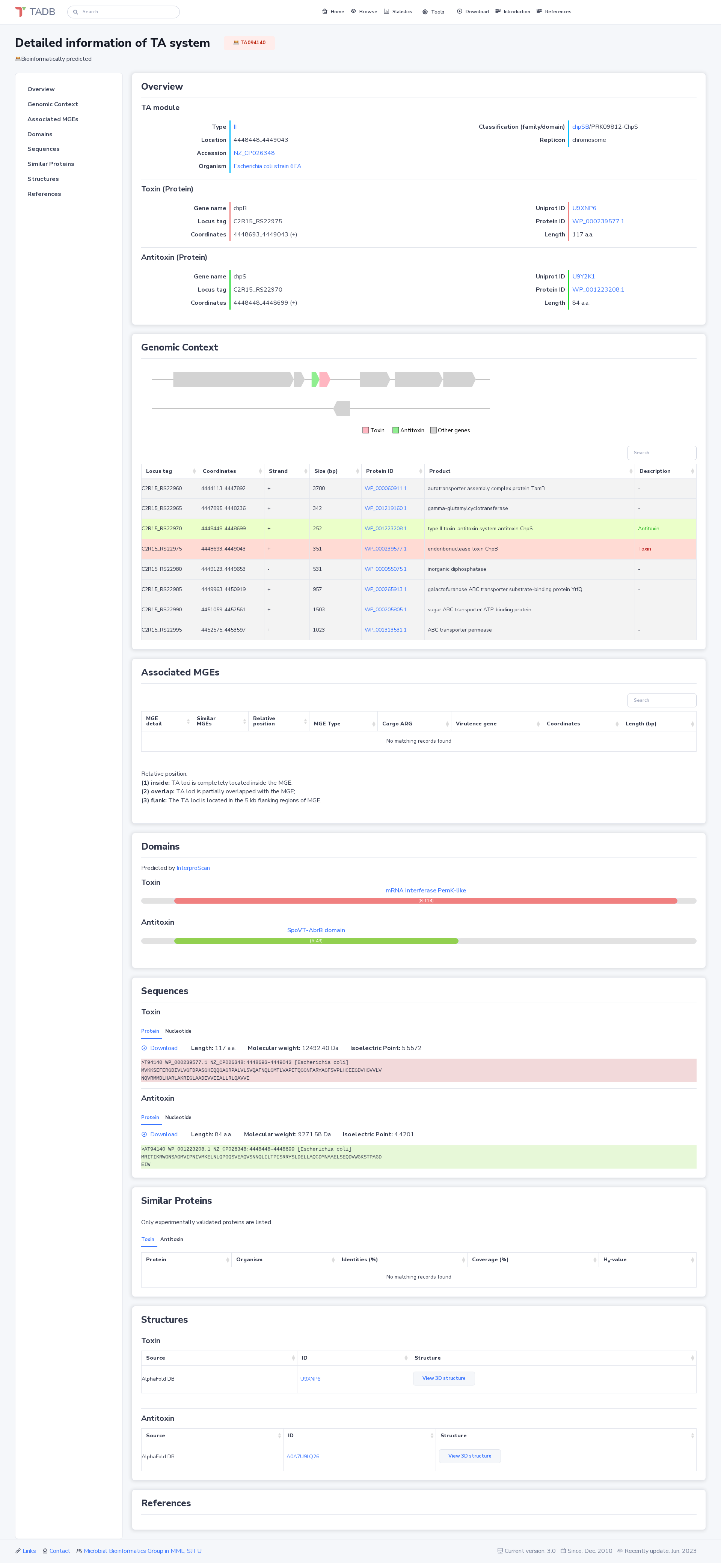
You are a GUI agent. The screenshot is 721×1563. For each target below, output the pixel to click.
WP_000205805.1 (386, 609)
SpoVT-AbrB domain (316, 930)
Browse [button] (368, 11)
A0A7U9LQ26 (303, 1456)
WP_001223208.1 (598, 290)
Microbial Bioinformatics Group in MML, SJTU (143, 1551)
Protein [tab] (150, 1031)
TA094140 (252, 42)
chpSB (580, 127)
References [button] (558, 11)
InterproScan (193, 868)
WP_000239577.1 (598, 221)
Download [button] (477, 11)
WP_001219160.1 (386, 508)
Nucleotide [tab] (178, 1031)
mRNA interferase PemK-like (426, 890)
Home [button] (337, 11)
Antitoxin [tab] (171, 1239)
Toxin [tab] (147, 1239)
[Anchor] (187, 86)
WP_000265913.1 (386, 589)
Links (29, 1551)
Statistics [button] (402, 11)
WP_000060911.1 (386, 488)
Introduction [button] (517, 11)
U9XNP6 (584, 208)
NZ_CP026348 (254, 153)
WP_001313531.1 (386, 629)
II (235, 127)
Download (164, 1048)
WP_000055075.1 (386, 569)
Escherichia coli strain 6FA (268, 166)
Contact (60, 1551)
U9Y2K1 (583, 276)
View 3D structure (444, 1378)
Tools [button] (438, 12)
